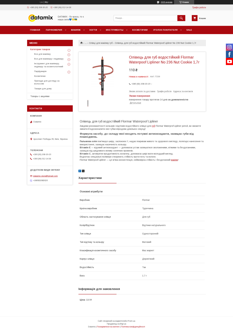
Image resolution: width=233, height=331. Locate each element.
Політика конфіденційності (133, 327)
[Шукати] (181, 18)
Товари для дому (43, 88)
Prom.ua (131, 321)
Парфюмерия (54, 30)
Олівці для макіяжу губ (101, 43)
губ (153, 126)
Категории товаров (40, 49)
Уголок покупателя (165, 30)
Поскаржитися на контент (108, 327)
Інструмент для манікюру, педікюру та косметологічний (48, 65)
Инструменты (114, 30)
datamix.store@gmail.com (45, 176)
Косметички (140, 30)
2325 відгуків (166, 2)
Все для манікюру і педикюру (49, 59)
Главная (35, 30)
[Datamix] (40, 21)
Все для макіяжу (42, 54)
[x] (83, 171)
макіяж (174, 160)
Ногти (93, 30)
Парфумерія (40, 71)
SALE (189, 30)
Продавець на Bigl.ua (116, 324)
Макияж (76, 30)
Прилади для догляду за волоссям (46, 82)
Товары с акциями (39, 96)
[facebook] (79, 171)
